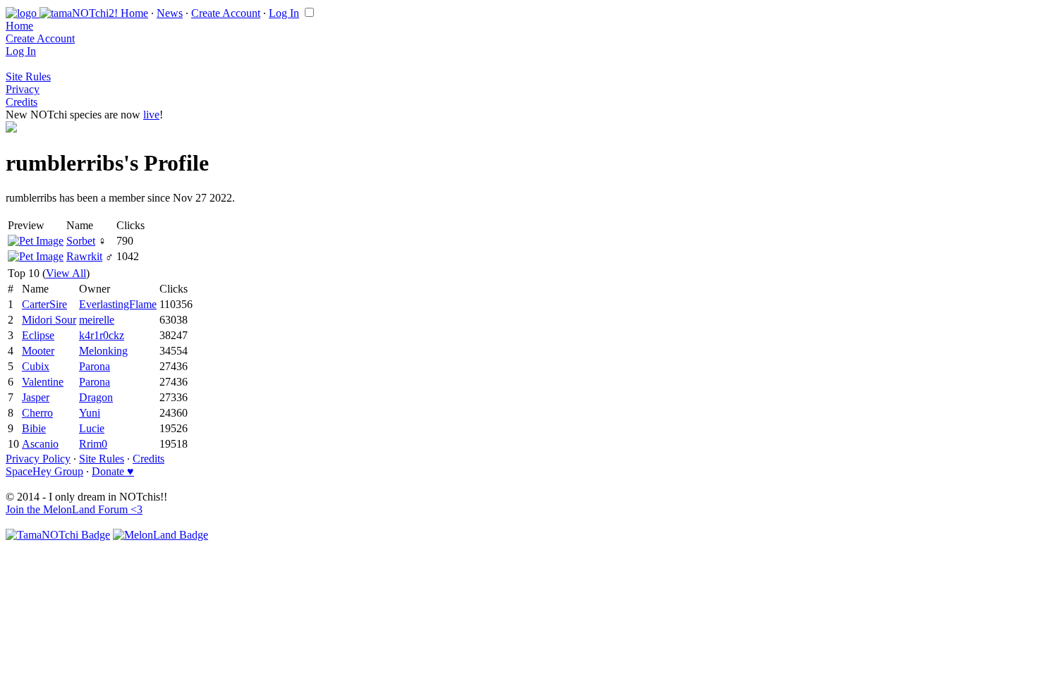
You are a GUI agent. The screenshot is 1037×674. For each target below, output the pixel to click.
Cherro (37, 413)
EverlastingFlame (118, 304)
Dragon (96, 397)
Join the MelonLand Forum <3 (74, 509)
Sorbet (80, 241)
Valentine (42, 382)
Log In (284, 13)
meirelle (96, 320)
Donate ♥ (113, 471)
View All (66, 273)
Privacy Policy (38, 459)
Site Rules (28, 76)
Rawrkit (84, 256)
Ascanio (40, 444)
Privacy (23, 89)
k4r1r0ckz (101, 335)
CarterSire (44, 304)
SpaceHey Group (44, 471)
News (170, 13)
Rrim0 (93, 444)
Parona (94, 366)
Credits (21, 102)
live (151, 115)
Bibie (34, 428)
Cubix (35, 366)
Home (134, 13)
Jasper (35, 397)
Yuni (89, 413)
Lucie (91, 428)
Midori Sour (49, 320)
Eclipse (38, 335)
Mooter (38, 351)
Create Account (225, 13)
